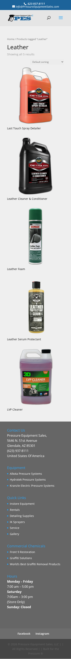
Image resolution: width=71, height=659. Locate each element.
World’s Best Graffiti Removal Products (35, 564)
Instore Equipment (22, 504)
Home (10, 39)
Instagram (42, 633)
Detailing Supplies (22, 516)
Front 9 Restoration (22, 552)
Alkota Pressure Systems (26, 474)
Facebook (24, 633)
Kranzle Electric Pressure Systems (32, 485)
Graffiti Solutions (21, 558)
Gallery (14, 534)
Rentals (15, 510)
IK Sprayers (17, 522)
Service (14, 528)
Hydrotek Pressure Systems (28, 479)
